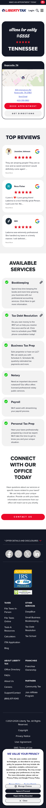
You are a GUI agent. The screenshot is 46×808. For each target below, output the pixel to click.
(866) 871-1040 (11, 698)
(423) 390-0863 (23, 100)
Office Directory (12, 669)
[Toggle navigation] (42, 10)
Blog (6, 648)
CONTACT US (23, 516)
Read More (9, 173)
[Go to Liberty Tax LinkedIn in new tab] (37, 554)
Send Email (23, 96)
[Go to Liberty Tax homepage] (14, 10)
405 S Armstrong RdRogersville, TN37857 (23, 91)
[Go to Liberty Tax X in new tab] (27, 554)
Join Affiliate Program (31, 694)
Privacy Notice (23, 736)
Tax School (30, 636)
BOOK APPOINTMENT (23, 106)
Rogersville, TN (11, 65)
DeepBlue (30, 611)
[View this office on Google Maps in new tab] (37, 151)
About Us (9, 681)
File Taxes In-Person (10, 610)
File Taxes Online (9, 619)
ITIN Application (12, 642)
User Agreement (23, 741)
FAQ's (7, 675)
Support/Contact (12, 692)
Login (31, 10)
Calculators (9, 636)
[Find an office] (43, 2)
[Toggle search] (37, 10)
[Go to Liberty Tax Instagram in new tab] (18, 554)
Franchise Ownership (30, 668)
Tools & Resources (9, 628)
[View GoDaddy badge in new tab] (23, 592)
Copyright (23, 730)
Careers (8, 686)
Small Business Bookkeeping (32, 619)
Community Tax (33, 686)
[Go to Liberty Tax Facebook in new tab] (9, 554)
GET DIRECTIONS (23, 113)
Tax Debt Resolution (30, 628)
